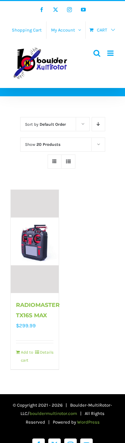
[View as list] (68, 161)
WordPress (88, 422)
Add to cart (27, 356)
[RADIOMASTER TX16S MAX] (35, 241)
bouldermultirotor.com (53, 413)
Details (46, 352)
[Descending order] (98, 124)
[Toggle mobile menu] (111, 53)
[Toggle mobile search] (96, 53)
